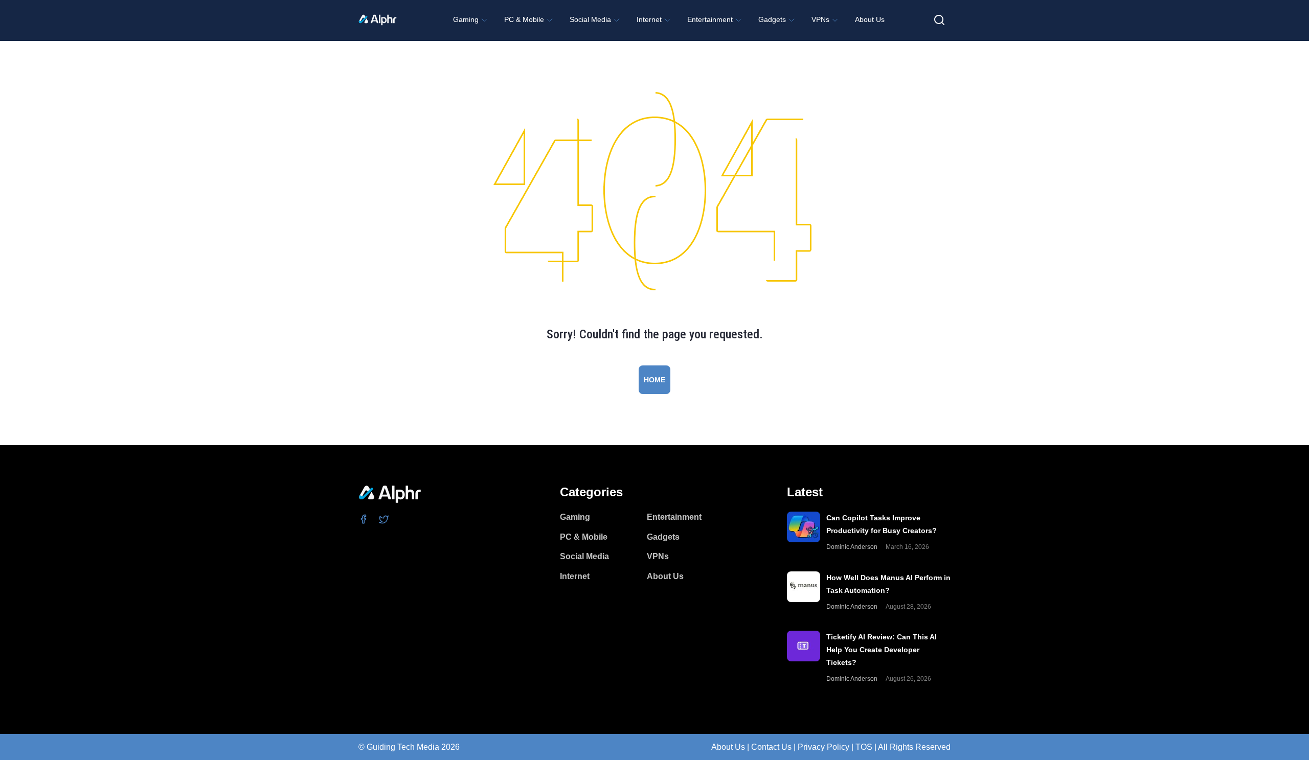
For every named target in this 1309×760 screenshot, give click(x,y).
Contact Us (771, 747)
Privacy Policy (823, 747)
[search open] (939, 20)
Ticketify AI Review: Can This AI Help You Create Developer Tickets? (881, 649)
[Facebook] (363, 518)
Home (654, 380)
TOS (863, 747)
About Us (728, 747)
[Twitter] (384, 518)
